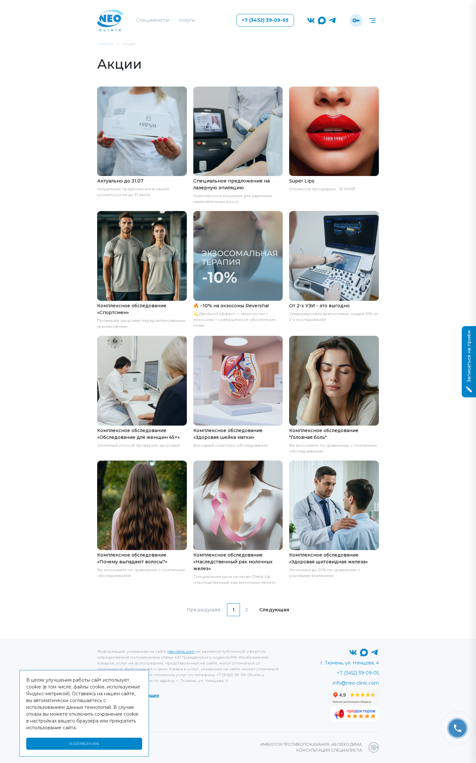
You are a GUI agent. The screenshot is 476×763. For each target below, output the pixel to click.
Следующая (274, 610)
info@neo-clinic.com (356, 683)
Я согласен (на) (84, 744)
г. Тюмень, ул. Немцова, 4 (350, 663)
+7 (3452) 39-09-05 (265, 20)
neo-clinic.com (181, 651)
